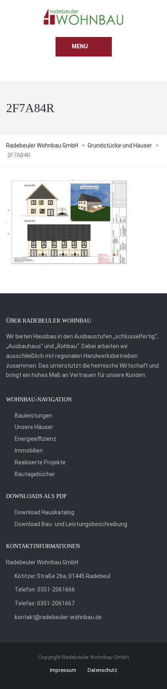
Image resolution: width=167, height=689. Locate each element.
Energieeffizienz (35, 439)
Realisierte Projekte (40, 462)
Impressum (63, 670)
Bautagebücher (35, 474)
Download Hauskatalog (44, 512)
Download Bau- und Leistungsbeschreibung (71, 524)
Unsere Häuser (34, 427)
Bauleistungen (33, 415)
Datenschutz (102, 670)
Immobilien (29, 450)
